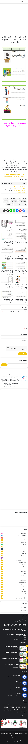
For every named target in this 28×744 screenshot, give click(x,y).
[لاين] (10, 210)
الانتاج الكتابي (22, 201)
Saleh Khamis (18, 693)
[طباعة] (4, 210)
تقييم (9, 709)
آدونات (25, 539)
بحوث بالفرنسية (23, 557)
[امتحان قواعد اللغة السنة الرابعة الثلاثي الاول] (7, 294)
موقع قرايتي (23, 610)
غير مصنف (24, 553)
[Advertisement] (14, 19)
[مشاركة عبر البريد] (7, 210)
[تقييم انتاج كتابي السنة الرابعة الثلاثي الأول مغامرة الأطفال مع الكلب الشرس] (7, 265)
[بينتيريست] (20, 210)
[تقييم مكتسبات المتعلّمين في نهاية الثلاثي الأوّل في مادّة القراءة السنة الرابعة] (7, 250)
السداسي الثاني (23, 577)
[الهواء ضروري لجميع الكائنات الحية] (23, 648)
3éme (25, 705)
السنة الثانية (9, 204)
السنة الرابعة (24, 709)
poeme (22, 705)
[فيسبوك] (23, 210)
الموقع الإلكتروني (24, 340)
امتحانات (24, 546)
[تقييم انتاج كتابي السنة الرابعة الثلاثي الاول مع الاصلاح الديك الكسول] (21, 279)
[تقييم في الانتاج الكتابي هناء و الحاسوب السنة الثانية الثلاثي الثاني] (7, 236)
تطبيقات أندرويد (23, 580)
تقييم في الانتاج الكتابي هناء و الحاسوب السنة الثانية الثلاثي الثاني (7, 242)
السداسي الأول (23, 569)
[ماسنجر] (17, 210)
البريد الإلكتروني (23, 334)
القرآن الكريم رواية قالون (21, 598)
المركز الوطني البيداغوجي (21, 584)
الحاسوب (6, 201)
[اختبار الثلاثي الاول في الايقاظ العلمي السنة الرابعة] (21, 265)
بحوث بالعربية (23, 533)
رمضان (24, 595)
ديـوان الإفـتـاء (23, 591)
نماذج (11, 711)
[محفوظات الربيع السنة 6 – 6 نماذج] (23, 654)
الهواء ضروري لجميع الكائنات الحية (11, 646)
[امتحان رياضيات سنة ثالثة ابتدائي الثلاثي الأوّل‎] (21, 223)
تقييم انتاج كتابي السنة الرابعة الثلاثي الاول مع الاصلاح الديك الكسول (21, 286)
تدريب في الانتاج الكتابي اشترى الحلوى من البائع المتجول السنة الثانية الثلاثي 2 (21, 257)
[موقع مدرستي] (21, 2)
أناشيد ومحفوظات (22, 562)
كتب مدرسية (23, 564)
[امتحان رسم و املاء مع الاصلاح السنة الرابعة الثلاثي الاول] (21, 294)
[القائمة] (1, 2)
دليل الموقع (14, 737)
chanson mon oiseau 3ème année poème (10, 658)
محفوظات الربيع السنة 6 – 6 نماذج (11, 652)
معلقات (15, 711)
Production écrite (16, 705)
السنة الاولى (18, 707)
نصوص (24, 589)
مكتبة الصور (23, 566)
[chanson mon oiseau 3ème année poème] (23, 660)
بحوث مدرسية (23, 571)
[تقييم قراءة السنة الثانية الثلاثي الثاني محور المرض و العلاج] (21, 236)
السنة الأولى (24, 707)
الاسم (25, 328)
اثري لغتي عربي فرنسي (21, 555)
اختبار (24, 198)
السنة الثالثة (12, 707)
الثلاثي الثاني (13, 201)
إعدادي (24, 593)
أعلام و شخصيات (22, 582)
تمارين (25, 548)
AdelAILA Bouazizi (17, 675)
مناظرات (24, 586)
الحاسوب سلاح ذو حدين (20, 204)
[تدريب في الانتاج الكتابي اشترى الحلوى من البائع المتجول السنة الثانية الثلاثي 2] (21, 250)
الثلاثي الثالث (5, 705)
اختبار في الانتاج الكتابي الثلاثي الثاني (12, 198)
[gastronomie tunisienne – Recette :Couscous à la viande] (23, 666)
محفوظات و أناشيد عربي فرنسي (19, 537)
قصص (25, 573)
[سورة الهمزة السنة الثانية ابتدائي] (7, 223)
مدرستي (19, 711)
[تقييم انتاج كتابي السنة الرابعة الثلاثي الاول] (7, 279)
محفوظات (24, 711)
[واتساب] (14, 210)
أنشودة (10, 705)
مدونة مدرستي (23, 607)
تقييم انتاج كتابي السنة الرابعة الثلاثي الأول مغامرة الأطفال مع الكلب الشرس (7, 271)
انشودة (13, 709)
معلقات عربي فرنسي (21, 535)
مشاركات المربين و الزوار (21, 560)
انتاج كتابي (18, 709)
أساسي (24, 551)
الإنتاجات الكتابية (23, 544)
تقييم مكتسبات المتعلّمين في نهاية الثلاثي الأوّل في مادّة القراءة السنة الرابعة (7, 257)
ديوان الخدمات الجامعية (21, 575)
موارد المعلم (23, 542)
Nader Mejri (18, 687)
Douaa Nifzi (18, 681)
